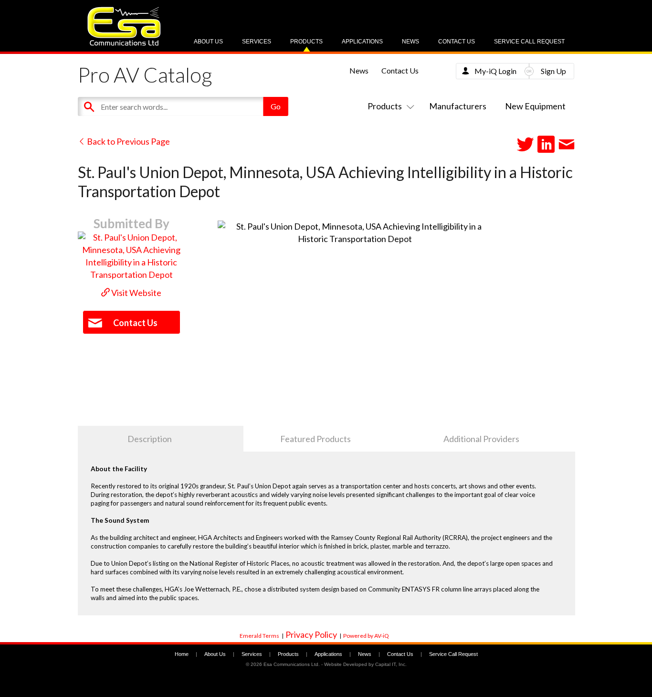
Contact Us (456, 41)
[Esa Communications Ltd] (124, 43)
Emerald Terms (259, 635)
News (410, 41)
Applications (362, 41)
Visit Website (135, 292)
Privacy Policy (311, 634)
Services (256, 41)
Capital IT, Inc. (391, 664)
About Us (208, 41)
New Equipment (535, 106)
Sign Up (553, 70)
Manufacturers (457, 106)
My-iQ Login (495, 70)
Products (306, 41)
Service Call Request (529, 41)
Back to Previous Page (127, 141)
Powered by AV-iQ (366, 635)
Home (182, 654)
